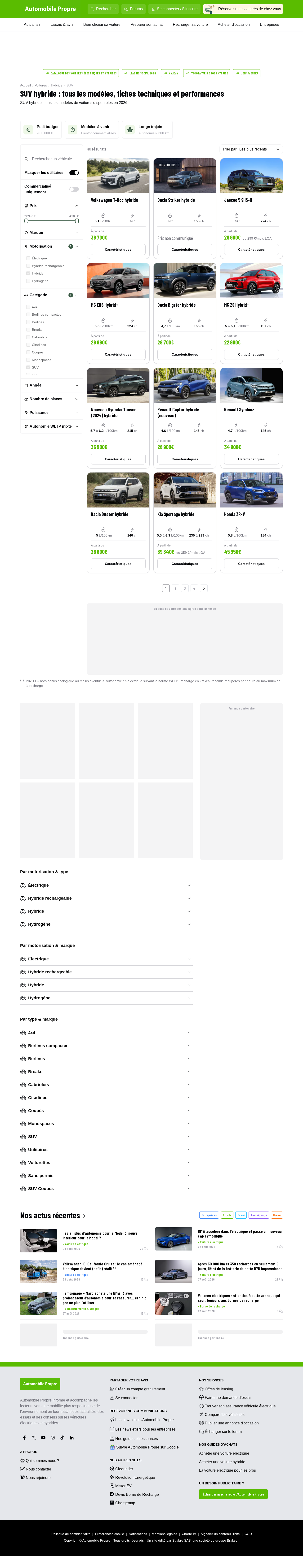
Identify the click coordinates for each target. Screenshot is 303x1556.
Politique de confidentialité (70, 1534)
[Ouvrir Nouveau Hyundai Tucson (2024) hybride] (118, 418)
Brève (277, 1215)
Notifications (138, 1534)
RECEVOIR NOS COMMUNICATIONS (138, 1411)
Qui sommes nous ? (42, 1461)
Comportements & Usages (82, 1309)
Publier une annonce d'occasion (232, 1423)
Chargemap (125, 1503)
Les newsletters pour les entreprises (145, 1429)
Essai (241, 1215)
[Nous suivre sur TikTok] (62, 1437)
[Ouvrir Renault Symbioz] (251, 418)
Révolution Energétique (135, 1477)
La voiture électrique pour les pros (227, 1470)
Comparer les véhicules (225, 1415)
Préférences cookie (109, 1534)
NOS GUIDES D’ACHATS (218, 1444)
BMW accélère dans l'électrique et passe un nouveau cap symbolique (240, 1233)
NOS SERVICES (211, 1380)
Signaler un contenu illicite (220, 1534)
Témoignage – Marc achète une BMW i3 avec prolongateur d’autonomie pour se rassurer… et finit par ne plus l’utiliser (104, 1298)
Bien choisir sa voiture (101, 24)
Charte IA (189, 1534)
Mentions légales (164, 1534)
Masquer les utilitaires (43, 173)
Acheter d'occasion (234, 24)
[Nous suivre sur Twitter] (34, 1437)
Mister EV (123, 1486)
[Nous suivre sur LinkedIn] (71, 1437)
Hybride (56, 85)
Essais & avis (62, 24)
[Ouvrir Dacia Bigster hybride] (185, 313)
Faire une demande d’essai (228, 1398)
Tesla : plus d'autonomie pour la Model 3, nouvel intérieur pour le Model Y (100, 1235)
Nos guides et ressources (136, 1439)
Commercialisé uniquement (37, 189)
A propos (28, 1452)
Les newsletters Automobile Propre (144, 1420)
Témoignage (259, 1215)
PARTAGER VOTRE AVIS (129, 1380)
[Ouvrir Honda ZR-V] (251, 523)
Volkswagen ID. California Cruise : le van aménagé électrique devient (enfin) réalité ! (102, 1266)
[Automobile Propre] (50, 9)
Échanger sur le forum (223, 1432)
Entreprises (269, 24)
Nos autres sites (125, 1460)
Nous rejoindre (38, 1478)
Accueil (25, 85)
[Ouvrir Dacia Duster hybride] (118, 523)
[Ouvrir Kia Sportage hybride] (185, 523)
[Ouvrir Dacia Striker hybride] (185, 208)
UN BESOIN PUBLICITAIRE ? (221, 1483)
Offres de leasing (219, 1389)
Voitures (41, 85)
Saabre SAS (181, 1540)
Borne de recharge (212, 1306)
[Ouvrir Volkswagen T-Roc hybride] (118, 208)
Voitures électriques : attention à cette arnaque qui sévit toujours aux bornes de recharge (239, 1297)
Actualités (32, 24)
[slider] (26, 221)
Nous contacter (38, 1469)
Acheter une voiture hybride (222, 1462)
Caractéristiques (118, 249)
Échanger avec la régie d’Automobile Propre (233, 1494)
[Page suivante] (204, 588)
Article (227, 1215)
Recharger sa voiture (190, 24)
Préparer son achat (147, 24)
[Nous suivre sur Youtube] (43, 1437)
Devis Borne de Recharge (137, 1494)
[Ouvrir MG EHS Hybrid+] (118, 313)
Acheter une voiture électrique (224, 1453)
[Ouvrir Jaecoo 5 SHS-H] (251, 208)
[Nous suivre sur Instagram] (53, 1437)
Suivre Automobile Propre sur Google (147, 1447)
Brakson (233, 1540)
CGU (248, 1534)
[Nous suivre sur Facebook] (24, 1437)
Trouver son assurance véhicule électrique (240, 1406)
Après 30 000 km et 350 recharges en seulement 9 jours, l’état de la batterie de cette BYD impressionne (240, 1266)
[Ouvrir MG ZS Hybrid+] (251, 313)
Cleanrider (124, 1469)
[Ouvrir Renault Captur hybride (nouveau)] (185, 418)
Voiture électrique (76, 1244)
